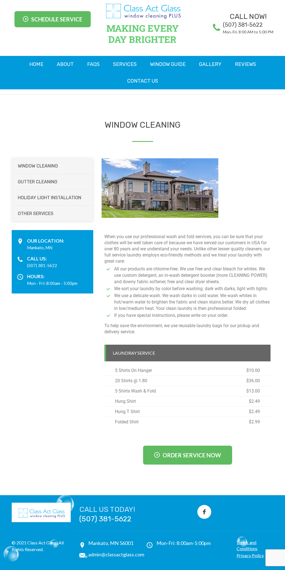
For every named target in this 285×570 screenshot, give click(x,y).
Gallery (210, 64)
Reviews (245, 64)
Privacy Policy (250, 555)
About (65, 64)
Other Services (35, 213)
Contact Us (142, 81)
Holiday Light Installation (49, 197)
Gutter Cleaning (37, 181)
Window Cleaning (38, 166)
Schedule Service (56, 19)
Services (125, 64)
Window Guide (168, 64)
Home (36, 64)
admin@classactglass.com (116, 554)
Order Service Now (192, 455)
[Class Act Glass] (142, 10)
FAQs (93, 64)
